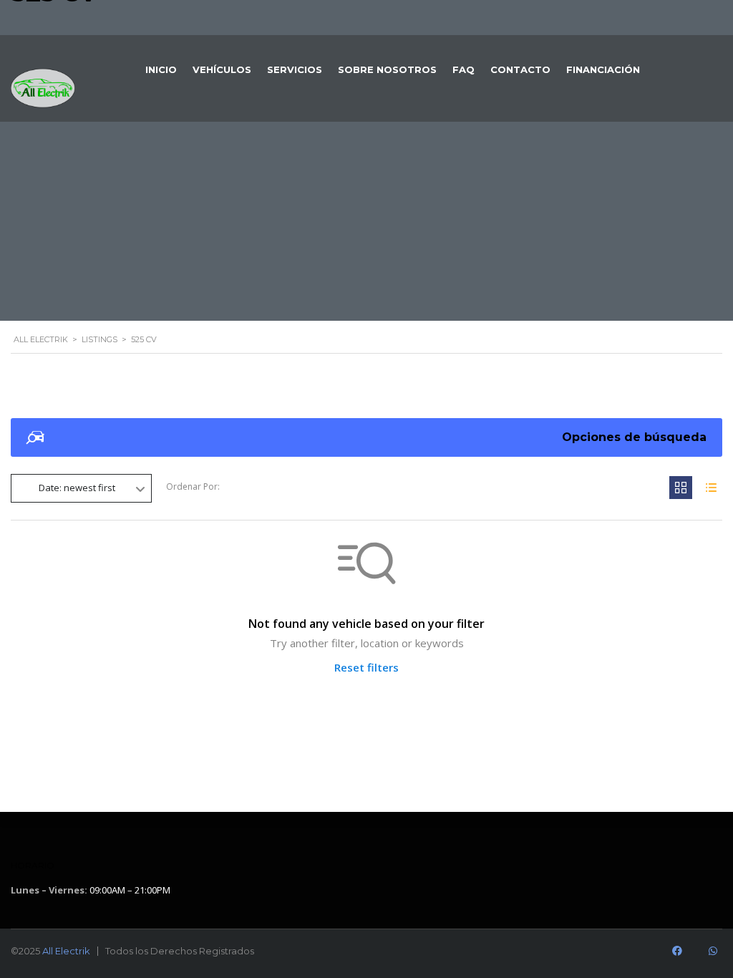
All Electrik (66, 951)
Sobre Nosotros (387, 69)
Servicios (294, 69)
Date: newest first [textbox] (77, 487)
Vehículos (222, 69)
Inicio (161, 69)
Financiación (603, 69)
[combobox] (81, 488)
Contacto (520, 69)
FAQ (463, 69)
